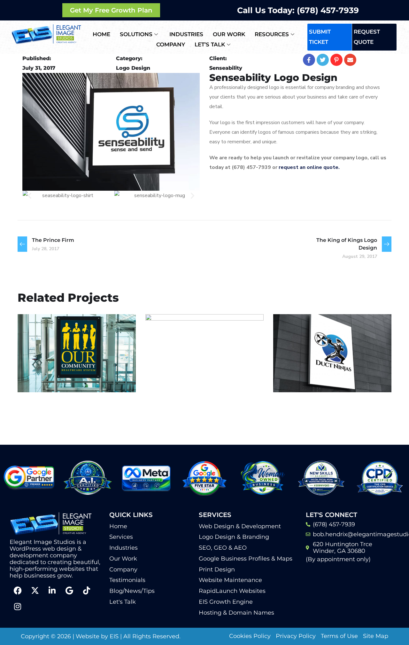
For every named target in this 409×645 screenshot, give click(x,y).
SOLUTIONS (136, 34)
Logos (39, 378)
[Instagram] (18, 606)
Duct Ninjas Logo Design (320, 363)
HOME (101, 34)
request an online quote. (310, 167)
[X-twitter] (35, 590)
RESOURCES (272, 34)
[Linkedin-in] (52, 590)
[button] (30, 196)
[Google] (69, 590)
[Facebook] (18, 590)
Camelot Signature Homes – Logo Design (202, 381)
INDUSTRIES (186, 34)
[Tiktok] (87, 590)
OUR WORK (229, 34)
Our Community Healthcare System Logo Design (68, 358)
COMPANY (170, 44)
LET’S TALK (210, 44)
